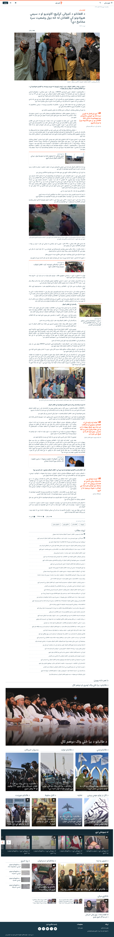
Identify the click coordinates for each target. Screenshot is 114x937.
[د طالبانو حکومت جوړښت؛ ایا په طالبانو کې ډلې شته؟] (18, 812)
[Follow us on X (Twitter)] (51, 928)
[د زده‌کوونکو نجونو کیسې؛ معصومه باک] (25, 866)
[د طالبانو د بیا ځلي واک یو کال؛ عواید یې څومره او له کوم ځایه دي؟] (57, 772)
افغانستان (82, 10)
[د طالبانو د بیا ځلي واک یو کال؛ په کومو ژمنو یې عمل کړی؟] (91, 772)
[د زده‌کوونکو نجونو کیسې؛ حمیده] (25, 872)
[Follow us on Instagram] (43, 928)
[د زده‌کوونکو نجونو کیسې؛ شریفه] (25, 886)
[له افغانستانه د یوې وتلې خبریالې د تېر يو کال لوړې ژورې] (96, 905)
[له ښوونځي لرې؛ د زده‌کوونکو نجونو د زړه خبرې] (70, 842)
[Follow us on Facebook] (55, 928)
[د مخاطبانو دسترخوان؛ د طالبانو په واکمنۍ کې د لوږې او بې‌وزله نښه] (44, 878)
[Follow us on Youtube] (47, 928)
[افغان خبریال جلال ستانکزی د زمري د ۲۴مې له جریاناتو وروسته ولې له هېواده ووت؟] (52, 901)
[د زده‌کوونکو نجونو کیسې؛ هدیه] (25, 879)
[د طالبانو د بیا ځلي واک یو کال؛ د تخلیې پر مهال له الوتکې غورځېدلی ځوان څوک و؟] (70, 812)
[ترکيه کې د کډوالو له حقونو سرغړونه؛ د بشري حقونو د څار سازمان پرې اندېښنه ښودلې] (74, 461)
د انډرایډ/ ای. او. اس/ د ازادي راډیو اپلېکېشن (97, 931)
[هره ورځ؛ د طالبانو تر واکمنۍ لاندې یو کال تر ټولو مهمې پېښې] (96, 812)
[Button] (32, 31)
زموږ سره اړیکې (104, 928)
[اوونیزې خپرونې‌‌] (10, 3)
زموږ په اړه (80, 928)
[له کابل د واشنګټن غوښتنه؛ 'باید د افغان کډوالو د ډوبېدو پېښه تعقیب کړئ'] (74, 267)
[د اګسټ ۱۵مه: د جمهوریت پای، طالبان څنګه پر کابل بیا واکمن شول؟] (44, 812)
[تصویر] (15, 3)
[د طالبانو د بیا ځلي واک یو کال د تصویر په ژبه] (83, 878)
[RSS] (39, 928)
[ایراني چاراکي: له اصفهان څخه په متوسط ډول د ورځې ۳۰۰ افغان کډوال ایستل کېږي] (74, 158)
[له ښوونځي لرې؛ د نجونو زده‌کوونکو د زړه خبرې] (96, 842)
